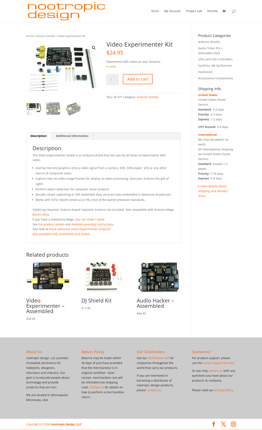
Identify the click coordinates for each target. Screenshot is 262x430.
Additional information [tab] (72, 136)
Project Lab (194, 11)
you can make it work (89, 219)
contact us (154, 390)
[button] (93, 48)
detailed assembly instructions (92, 224)
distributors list (158, 358)
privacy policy (223, 390)
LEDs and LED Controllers (215, 59)
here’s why (40, 214)
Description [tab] (38, 136)
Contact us (96, 387)
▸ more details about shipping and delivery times (213, 191)
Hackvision (205, 72)
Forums (212, 11)
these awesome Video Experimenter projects (79, 229)
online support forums (218, 363)
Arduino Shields (45, 36)
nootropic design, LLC (66, 424)
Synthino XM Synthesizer (215, 65)
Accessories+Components (215, 78)
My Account (172, 11)
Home (30, 36)
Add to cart (137, 79)
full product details (51, 224)
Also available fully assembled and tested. (61, 234)
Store (155, 11)
